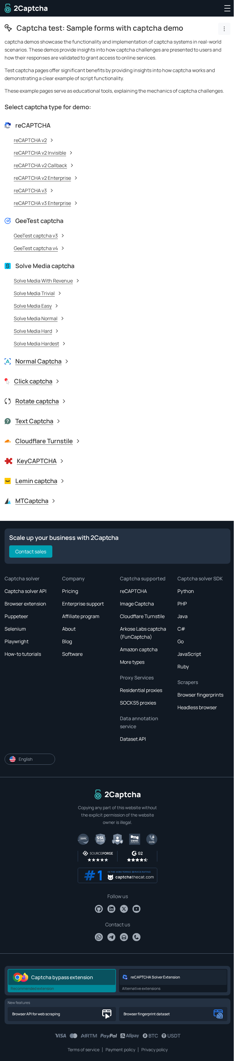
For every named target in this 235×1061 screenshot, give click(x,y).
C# (181, 628)
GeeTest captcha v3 (36, 235)
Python (185, 591)
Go (180, 641)
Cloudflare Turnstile (142, 616)
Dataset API (133, 739)
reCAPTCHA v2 (30, 140)
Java (182, 616)
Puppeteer (16, 616)
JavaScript (189, 654)
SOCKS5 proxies (138, 702)
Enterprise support (83, 603)
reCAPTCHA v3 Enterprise (42, 203)
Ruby (183, 666)
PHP (182, 603)
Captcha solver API (26, 591)
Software (72, 654)
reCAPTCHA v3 (30, 190)
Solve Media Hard (33, 331)
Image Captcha (137, 603)
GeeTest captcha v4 (36, 248)
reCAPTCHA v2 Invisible (40, 152)
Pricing (70, 591)
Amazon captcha (139, 649)
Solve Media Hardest (36, 343)
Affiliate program (80, 616)
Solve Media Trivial (34, 293)
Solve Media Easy (33, 305)
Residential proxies (141, 690)
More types (132, 662)
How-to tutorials (23, 654)
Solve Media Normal (36, 318)
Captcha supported (143, 578)
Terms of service (83, 1049)
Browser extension (25, 603)
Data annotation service (139, 722)
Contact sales (30, 551)
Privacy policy (154, 1049)
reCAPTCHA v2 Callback (40, 165)
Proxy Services (137, 677)
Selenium (15, 628)
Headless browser (197, 707)
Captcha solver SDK (200, 578)
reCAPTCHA (133, 591)
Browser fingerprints (200, 694)
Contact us (117, 924)
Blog (67, 641)
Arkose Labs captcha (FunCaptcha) (143, 632)
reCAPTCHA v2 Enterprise (42, 178)
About (69, 628)
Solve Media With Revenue (43, 280)
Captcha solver (22, 578)
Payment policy (120, 1049)
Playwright (16, 641)
